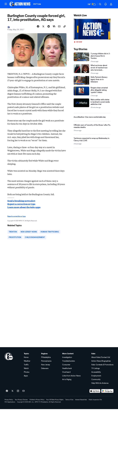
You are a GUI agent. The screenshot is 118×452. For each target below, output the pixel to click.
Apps (26, 376)
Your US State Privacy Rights (54, 399)
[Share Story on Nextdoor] (54, 26)
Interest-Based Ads (81, 399)
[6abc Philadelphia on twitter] (12, 391)
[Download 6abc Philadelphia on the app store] (94, 391)
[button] (5, 4)
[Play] (92, 29)
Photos (26, 372)
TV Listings (95, 368)
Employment (96, 376)
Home (26, 357)
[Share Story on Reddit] (49, 26)
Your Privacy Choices (21, 399)
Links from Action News (71, 376)
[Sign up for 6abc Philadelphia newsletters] (23, 391)
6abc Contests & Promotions (102, 365)
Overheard (66, 372)
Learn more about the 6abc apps (23, 207)
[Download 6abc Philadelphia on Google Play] (107, 391)
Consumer (66, 365)
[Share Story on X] (43, 26)
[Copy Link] (64, 26)
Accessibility (96, 372)
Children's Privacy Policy (37, 399)
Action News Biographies (101, 361)
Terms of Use (69, 399)
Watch (26, 368)
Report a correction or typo (21, 203)
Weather (27, 361)
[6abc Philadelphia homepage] (20, 4)
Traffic (26, 365)
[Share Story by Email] (59, 26)
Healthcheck (67, 368)
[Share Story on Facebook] (38, 26)
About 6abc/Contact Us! (100, 357)
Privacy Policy (9, 399)
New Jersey (45, 365)
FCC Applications (10, 402)
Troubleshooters (68, 361)
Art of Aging (66, 379)
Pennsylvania (46, 361)
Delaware (44, 368)
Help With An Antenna (99, 383)
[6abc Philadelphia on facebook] (7, 391)
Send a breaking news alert (21, 200)
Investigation (67, 357)
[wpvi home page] (9, 356)
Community (95, 379)
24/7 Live (37, 4)
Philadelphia (46, 357)
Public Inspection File (95, 399)
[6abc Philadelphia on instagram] (18, 391)
